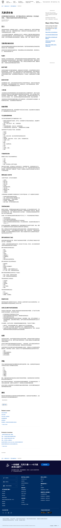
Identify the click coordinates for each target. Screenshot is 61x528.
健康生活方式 (7, 458)
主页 (2, 458)
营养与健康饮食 (13, 458)
